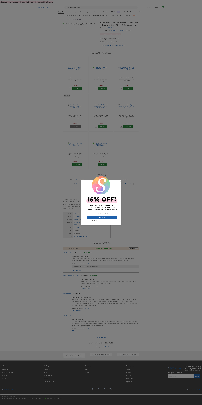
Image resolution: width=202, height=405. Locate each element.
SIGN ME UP (101, 217)
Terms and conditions (108, 220)
